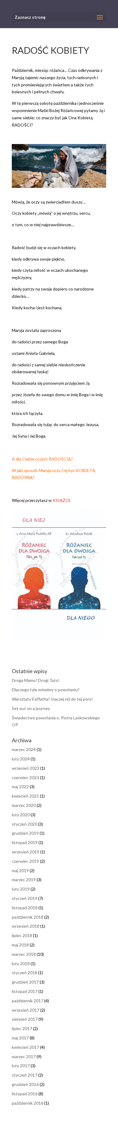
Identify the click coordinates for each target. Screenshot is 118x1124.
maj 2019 (20, 870)
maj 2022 (20, 786)
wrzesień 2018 (25, 926)
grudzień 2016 (25, 1084)
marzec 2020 (24, 805)
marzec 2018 (24, 954)
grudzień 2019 (25, 833)
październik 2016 (27, 1103)
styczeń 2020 (24, 824)
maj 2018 (20, 944)
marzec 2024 (24, 749)
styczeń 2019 (24, 898)
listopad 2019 (25, 842)
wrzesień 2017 (25, 1010)
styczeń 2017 (24, 1074)
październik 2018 (27, 917)
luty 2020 (21, 814)
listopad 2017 (25, 991)
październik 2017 (27, 1000)
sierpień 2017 (25, 1019)
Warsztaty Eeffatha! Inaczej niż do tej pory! (52, 699)
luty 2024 (21, 758)
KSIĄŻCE (62, 500)
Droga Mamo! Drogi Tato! (36, 680)
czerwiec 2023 (25, 777)
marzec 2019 (24, 879)
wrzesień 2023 (25, 768)
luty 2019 (21, 888)
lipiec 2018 (22, 935)
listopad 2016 (25, 1093)
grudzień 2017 (25, 981)
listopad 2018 (25, 907)
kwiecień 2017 (25, 1047)
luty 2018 (21, 963)
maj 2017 (20, 1037)
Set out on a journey (31, 708)
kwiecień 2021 (25, 795)
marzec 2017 (24, 1056)
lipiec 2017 (22, 1028)
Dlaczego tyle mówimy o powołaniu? (46, 689)
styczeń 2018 (24, 972)
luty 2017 (21, 1065)
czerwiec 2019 (25, 861)
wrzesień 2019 (25, 851)
